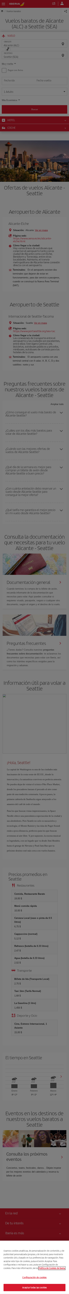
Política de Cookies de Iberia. (52, 1268)
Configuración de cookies (34, 1277)
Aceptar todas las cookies (34, 1287)
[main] (34, 1267)
